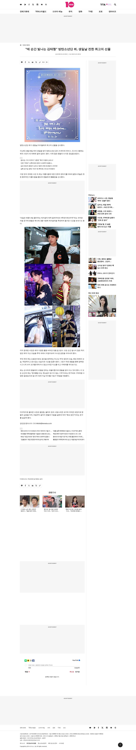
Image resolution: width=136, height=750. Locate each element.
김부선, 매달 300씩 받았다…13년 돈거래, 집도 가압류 (105, 207)
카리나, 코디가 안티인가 (106, 273)
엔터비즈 (112, 11)
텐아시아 (29, 746)
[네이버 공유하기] (32, 62)
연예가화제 (24, 11)
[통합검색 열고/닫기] (115, 5)
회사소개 (22, 743)
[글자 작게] (47, 62)
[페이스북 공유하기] (25, 62)
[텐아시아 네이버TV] (25, 4)
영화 (80, 11)
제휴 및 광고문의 (52, 743)
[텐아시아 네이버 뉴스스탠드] (41, 4)
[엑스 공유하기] (29, 62)
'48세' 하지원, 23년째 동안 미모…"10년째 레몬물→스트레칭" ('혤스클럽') (74, 511)
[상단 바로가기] (120, 745)
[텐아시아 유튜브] (21, 4)
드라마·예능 (57, 11)
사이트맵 (61, 743)
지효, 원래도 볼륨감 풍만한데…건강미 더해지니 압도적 (104, 261)
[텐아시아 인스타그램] (37, 4)
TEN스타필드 (40, 11)
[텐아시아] (70, 4)
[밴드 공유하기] (36, 62)
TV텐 (90, 11)
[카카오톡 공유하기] (22, 62)
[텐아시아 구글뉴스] (46, 4)
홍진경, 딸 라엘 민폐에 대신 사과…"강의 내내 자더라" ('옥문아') (51, 511)
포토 (101, 11)
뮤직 (70, 11)
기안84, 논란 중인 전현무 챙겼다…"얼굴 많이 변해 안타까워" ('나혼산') (28, 511)
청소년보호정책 (42, 743)
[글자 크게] (43, 62)
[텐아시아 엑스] (33, 4)
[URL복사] (40, 62)
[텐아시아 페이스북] (98, 727)
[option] (102, 303)
